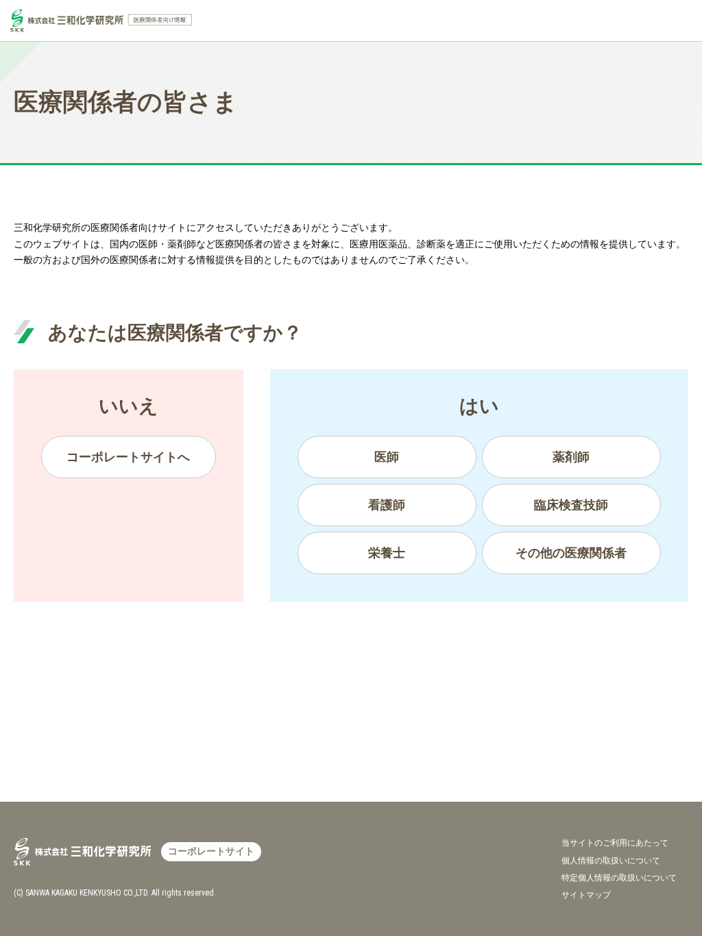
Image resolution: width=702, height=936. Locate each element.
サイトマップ (586, 895)
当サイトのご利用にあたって (614, 843)
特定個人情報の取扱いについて (619, 878)
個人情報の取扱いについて (610, 860)
